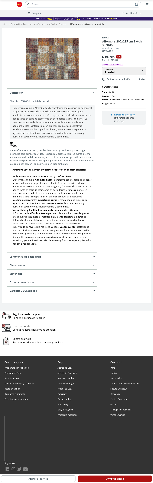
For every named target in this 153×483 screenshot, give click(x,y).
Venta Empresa (117, 414)
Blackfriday (63, 404)
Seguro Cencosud (118, 388)
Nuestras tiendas (66, 378)
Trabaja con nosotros (120, 409)
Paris (112, 367)
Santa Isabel (116, 378)
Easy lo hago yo (65, 409)
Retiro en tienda (12, 388)
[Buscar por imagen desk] (137, 4)
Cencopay (115, 394)
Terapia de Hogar (66, 383)
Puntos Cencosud (118, 399)
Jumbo (113, 373)
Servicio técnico (12, 378)
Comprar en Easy (12, 373)
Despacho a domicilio (14, 394)
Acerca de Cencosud (67, 373)
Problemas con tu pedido (16, 367)
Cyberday (62, 394)
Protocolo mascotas (67, 414)
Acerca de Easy (65, 367)
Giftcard (114, 404)
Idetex (105, 37)
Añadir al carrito (38, 478)
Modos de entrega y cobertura (19, 383)
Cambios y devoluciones (16, 399)
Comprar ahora (115, 478)
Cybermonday (64, 399)
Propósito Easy (65, 388)
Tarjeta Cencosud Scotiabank (124, 383)
